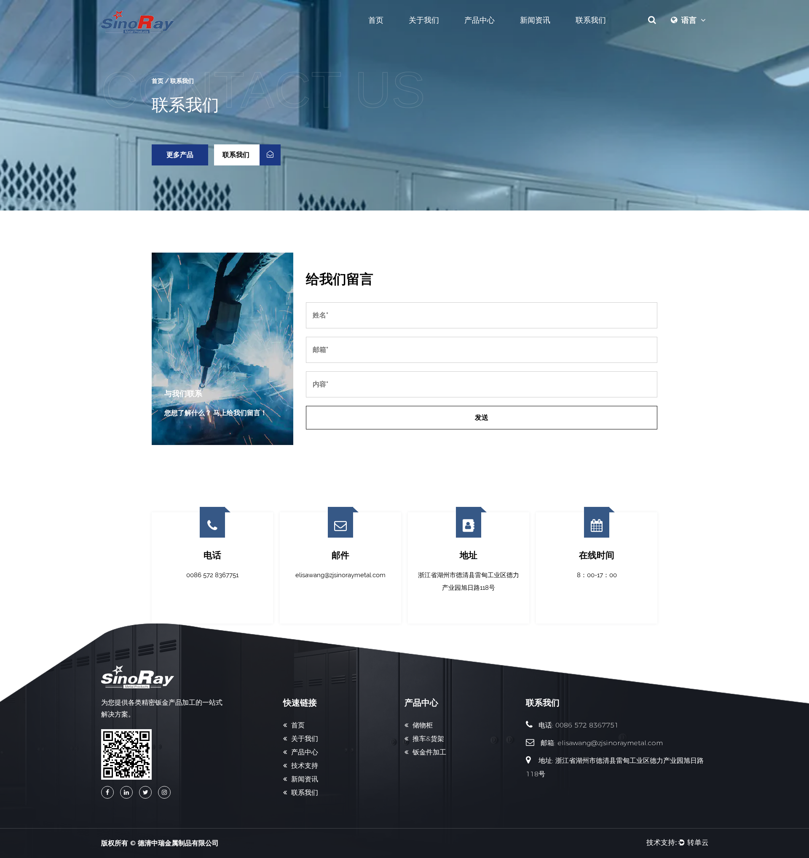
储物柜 (423, 725)
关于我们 (424, 20)
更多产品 (179, 154)
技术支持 (304, 766)
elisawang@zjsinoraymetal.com (610, 743)
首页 (375, 20)
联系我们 (591, 20)
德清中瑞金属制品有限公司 (178, 843)
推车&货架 (428, 739)
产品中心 (479, 20)
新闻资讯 (535, 20)
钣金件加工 (429, 752)
